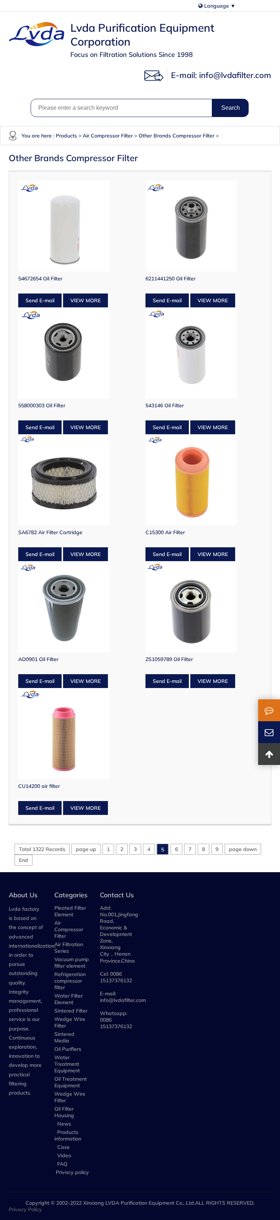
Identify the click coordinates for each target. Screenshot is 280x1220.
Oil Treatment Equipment (70, 1082)
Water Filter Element (68, 999)
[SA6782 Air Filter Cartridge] (76, 479)
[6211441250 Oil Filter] (203, 226)
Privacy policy (72, 1172)
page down (243, 849)
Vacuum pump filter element (71, 962)
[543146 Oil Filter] (203, 353)
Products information (67, 1135)
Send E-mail (40, 300)
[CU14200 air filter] (76, 733)
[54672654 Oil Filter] (76, 226)
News (63, 1123)
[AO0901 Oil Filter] (76, 606)
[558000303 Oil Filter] (76, 353)
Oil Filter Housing (64, 1112)
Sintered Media (64, 1037)
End (23, 860)
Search (230, 108)
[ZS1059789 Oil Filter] (203, 606)
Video (63, 1155)
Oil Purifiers (67, 1049)
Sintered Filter (71, 1010)
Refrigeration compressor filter (70, 981)
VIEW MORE (85, 300)
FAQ (61, 1164)
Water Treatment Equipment (67, 1064)
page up (86, 849)
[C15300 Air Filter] (203, 479)
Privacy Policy (25, 1209)
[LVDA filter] (38, 34)
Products (66, 135)
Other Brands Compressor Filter (176, 135)
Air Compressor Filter (108, 135)
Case (63, 1147)
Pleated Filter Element (70, 911)
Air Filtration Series (68, 947)
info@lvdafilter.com (235, 75)
